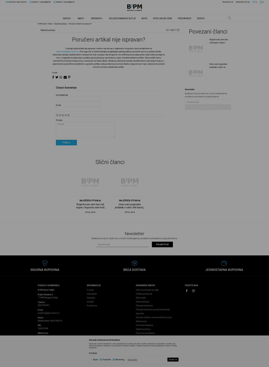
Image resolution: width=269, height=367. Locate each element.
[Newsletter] (161, 33)
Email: (85, 31)
